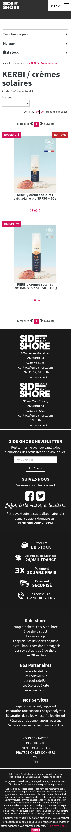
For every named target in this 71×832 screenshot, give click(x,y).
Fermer (35, 829)
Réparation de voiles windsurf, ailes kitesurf (35, 715)
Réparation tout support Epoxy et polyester (35, 711)
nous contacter (35, 738)
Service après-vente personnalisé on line (35, 725)
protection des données (35, 752)
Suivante (49, 123)
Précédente (22, 123)
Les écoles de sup (35, 676)
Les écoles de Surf (35, 690)
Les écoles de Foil (35, 680)
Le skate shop (35, 636)
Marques (20, 63)
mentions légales (36, 748)
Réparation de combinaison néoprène (35, 720)
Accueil (6, 63)
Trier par (7, 97)
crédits (35, 762)
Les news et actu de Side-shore (35, 650)
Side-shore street (35, 631)
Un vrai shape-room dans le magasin (35, 646)
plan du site (35, 743)
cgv (35, 757)
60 (37, 111)
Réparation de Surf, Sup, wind (35, 706)
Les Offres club (36, 655)
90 (42, 111)
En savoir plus (58, 825)
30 (32, 111)
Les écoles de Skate (35, 685)
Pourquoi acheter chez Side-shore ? (35, 627)
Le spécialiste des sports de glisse (35, 641)
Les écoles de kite (35, 671)
